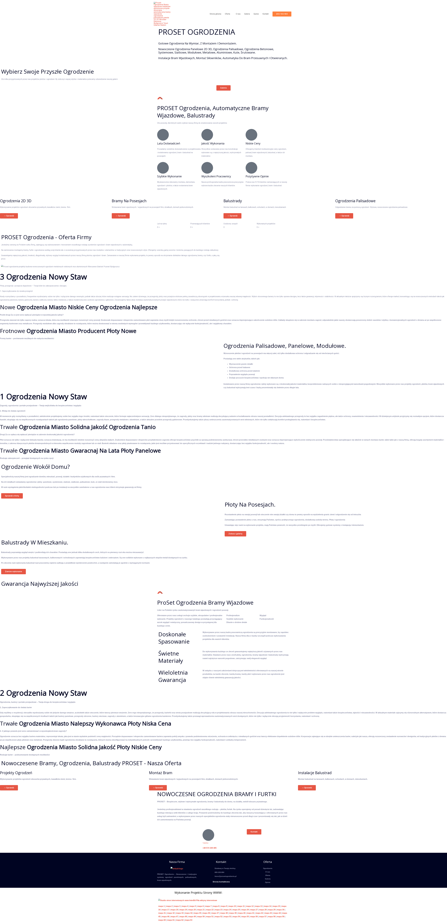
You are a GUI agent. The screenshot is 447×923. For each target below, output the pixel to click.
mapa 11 (241, 906)
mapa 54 (236, 917)
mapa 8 (216, 906)
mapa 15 (276, 906)
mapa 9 (224, 906)
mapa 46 (165, 917)
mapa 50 (201, 917)
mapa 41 (250, 913)
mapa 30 (280, 910)
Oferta (227, 14)
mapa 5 (193, 906)
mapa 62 (179, 920)
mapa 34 (188, 913)
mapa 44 (277, 913)
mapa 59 (280, 917)
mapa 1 (161, 906)
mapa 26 (245, 910)
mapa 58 (271, 917)
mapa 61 (171, 920)
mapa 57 (263, 917)
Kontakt (265, 14)
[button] (282, 14)
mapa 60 (162, 920)
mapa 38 (224, 913)
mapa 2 (169, 906)
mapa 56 (254, 917)
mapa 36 (206, 913)
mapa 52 (218, 917)
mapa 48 (183, 917)
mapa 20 (192, 910)
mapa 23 (218, 910)
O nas (238, 14)
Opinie (256, 14)
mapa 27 (254, 910)
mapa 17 (165, 910)
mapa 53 (227, 917)
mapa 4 (185, 906)
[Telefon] (208, 835)
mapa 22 (209, 910)
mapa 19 (183, 910)
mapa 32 (171, 913)
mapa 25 (236, 910)
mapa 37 (215, 913)
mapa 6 (200, 906)
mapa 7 (208, 906)
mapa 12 (250, 906)
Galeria (247, 14)
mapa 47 (174, 917)
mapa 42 (259, 913)
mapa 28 (263, 910)
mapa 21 (201, 910)
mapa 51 (209, 917)
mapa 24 (227, 910)
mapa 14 (267, 906)
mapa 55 (245, 917)
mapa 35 (197, 913)
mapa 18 (174, 910)
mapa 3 (177, 906)
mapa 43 (268, 913)
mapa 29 (271, 910)
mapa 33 (179, 913)
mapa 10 (232, 906)
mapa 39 (233, 913)
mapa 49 (192, 917)
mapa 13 (258, 906)
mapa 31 (162, 913)
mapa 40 (241, 913)
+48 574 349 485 (210, 848)
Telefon (205, 843)
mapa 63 (188, 920)
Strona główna (215, 14)
